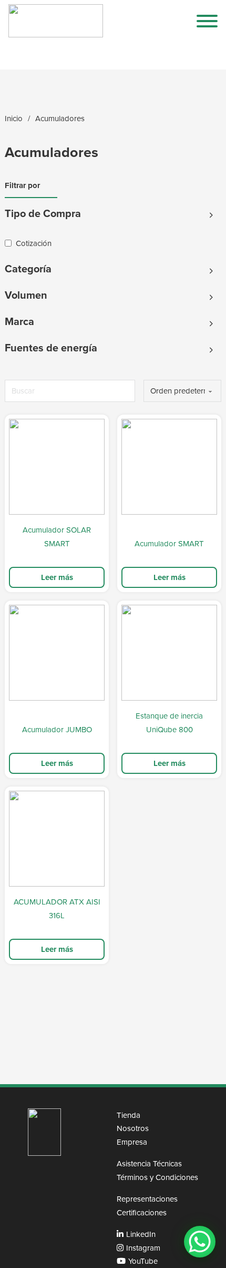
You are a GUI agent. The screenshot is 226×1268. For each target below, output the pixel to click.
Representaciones (147, 1198)
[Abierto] (207, 21)
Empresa (132, 1141)
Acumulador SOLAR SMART (57, 536)
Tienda (128, 1114)
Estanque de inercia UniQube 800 (169, 722)
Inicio (14, 118)
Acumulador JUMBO (57, 729)
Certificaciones (142, 1212)
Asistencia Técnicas (149, 1163)
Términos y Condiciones (157, 1177)
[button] (109, 215)
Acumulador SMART (169, 543)
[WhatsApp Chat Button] (199, 1241)
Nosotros (133, 1128)
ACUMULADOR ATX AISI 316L (57, 908)
